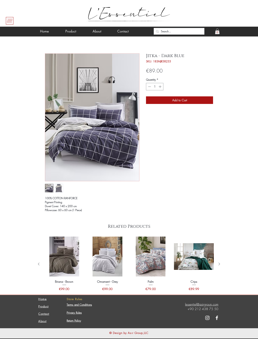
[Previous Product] (38, 264)
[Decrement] (149, 86)
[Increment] (160, 86)
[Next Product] (219, 264)
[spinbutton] (155, 86)
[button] (217, 31)
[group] (129, 263)
